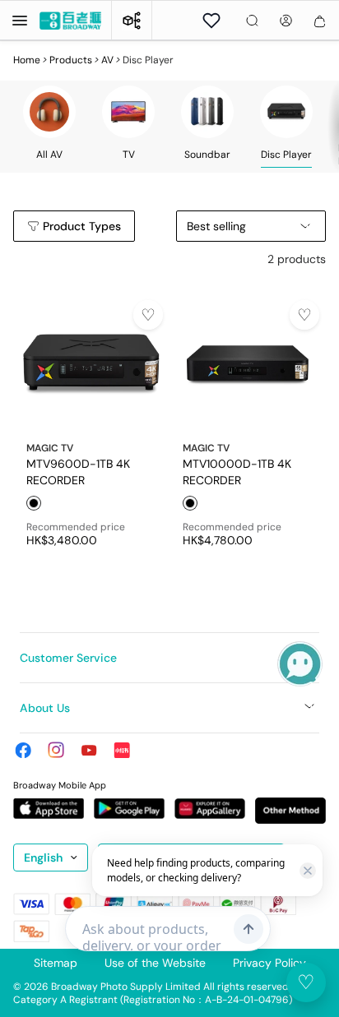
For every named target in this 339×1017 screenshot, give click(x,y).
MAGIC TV (49, 448)
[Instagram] (56, 750)
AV (107, 60)
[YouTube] (89, 750)
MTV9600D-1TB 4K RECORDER (78, 471)
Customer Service (68, 657)
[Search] (252, 20)
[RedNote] (122, 750)
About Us (45, 707)
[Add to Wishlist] (148, 315)
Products (70, 60)
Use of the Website (155, 962)
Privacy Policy (269, 962)
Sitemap (55, 962)
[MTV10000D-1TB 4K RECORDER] (247, 365)
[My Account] (286, 20)
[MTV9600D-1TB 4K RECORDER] (91, 365)
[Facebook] (23, 750)
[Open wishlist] (211, 21)
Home (26, 60)
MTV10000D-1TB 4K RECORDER (237, 471)
